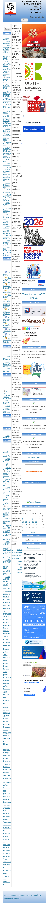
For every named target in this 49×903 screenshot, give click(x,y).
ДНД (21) (5, 503)
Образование (7, 291)
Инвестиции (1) (6, 452)
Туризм (7, 406)
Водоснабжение (6, 331)
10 (23, 522)
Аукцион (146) (7, 552)
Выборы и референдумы (7, 210)
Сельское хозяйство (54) (7, 508)
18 (26, 525)
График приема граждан (6, 370)
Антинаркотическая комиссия (7, 410)
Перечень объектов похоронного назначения (7, 71)
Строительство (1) (6, 460)
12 (29, 522)
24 (23, 527)
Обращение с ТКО (6, 204)
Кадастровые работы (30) (6, 514)
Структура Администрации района (7, 64)
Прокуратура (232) (6, 566)
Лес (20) (8, 495)
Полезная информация (6, 185)
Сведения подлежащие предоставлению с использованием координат (7, 152)
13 (33, 522)
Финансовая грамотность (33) (6, 521)
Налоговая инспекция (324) (7, 561)
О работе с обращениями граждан (7, 364)
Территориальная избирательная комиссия (7, 827)
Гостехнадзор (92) (7, 538)
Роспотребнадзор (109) (6, 543)
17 (23, 525)
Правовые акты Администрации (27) (6, 474)
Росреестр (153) (6, 556)
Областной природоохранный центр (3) (7, 482)
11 (26, 522)
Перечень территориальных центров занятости (7, 49)
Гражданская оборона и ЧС (6, 178)
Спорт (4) (6, 488)
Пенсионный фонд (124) (7, 548)
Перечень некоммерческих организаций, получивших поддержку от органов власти (7, 96)
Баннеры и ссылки (6, 222)
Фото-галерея (6, 436)
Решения (6, 160)
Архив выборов (6, 227)
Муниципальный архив (7, 143)
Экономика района (7, 296)
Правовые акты (6, 164)
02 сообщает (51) (7, 534)
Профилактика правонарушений (7, 243)
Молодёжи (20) (5, 499)
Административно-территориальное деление (7, 197)
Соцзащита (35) (6, 531)
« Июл (33, 532)
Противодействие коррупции (7, 280)
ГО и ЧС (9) (7, 492)
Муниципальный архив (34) (7, 526)
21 (36, 525)
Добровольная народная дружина (6, 80)
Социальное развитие (6, 325)
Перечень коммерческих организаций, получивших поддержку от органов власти (7, 120)
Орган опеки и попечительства (7, 341)
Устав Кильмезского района (6, 86)
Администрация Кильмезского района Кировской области (32, 7)
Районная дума (6, 42)
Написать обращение (33, 129)
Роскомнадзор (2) (7, 468)
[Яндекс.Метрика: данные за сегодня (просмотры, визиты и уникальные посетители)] (34, 502)
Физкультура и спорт (6, 402)
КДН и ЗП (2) (6, 464)
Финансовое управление (6, 320)
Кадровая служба (7, 274)
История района (7, 112)
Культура (6, 392)
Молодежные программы (7, 397)
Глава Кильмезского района (6, 57)
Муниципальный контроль (7, 237)
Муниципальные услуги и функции (7, 287)
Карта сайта (6, 424)
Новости (8, 167)
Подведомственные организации (7, 312)
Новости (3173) (7, 584)
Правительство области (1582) (6, 579)
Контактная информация (7, 107)
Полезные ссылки (33, 548)
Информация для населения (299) (7, 572)
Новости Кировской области (7, 254)
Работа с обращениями (7, 217)
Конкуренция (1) (6, 455)
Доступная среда (34, 457)
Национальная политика (6, 231)
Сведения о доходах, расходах (7, 172)
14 (36, 522)
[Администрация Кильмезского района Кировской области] (10, 16)
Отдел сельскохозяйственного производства (6, 303)
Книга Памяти (6, 38)
